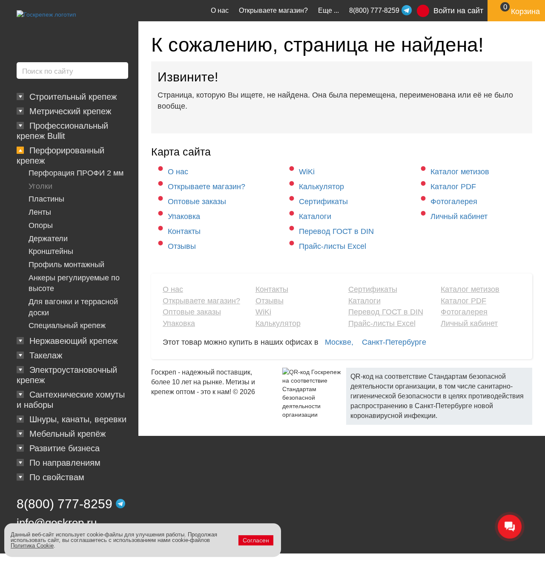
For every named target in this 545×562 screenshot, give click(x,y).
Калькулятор (321, 186)
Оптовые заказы (197, 201)
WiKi (307, 171)
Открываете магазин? (273, 10)
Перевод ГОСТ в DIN (336, 231)
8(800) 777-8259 (64, 504)
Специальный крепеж (67, 325)
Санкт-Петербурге (394, 342)
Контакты (184, 231)
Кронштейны (51, 251)
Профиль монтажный (66, 264)
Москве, (339, 342)
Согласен (256, 540)
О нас (220, 10)
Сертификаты (323, 201)
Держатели (48, 238)
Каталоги (315, 216)
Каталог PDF (453, 186)
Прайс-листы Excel (332, 246)
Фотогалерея (453, 201)
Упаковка (184, 216)
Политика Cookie (32, 545)
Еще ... (328, 10)
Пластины (46, 199)
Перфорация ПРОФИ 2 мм (76, 173)
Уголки (40, 186)
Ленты (40, 212)
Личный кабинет (459, 216)
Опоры (41, 225)
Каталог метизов (459, 171)
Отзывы (182, 246)
